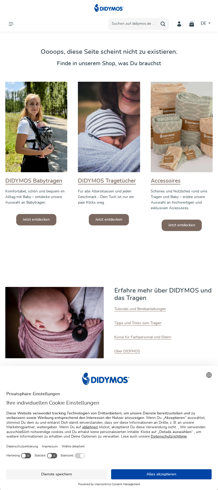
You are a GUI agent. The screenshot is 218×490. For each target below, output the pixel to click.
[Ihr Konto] (179, 24)
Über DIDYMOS (127, 351)
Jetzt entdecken (36, 219)
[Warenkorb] (192, 24)
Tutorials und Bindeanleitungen (140, 309)
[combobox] (133, 24)
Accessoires (166, 181)
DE (204, 23)
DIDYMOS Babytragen (33, 181)
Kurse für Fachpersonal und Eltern (142, 337)
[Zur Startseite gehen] (109, 8)
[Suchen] (163, 24)
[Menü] (11, 24)
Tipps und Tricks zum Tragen (137, 323)
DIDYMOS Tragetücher (107, 181)
